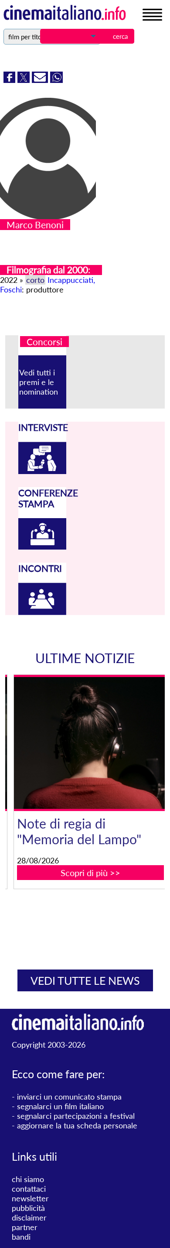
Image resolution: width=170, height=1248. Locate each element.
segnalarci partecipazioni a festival (76, 1116)
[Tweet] (24, 80)
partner (24, 1227)
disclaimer (29, 1217)
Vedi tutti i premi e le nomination (38, 382)
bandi (21, 1236)
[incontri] (42, 612)
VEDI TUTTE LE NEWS (85, 980)
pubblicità (28, 1208)
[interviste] (42, 471)
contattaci (29, 1188)
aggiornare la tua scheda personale (77, 1125)
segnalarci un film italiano (60, 1106)
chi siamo (28, 1179)
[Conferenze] (42, 546)
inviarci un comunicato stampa (69, 1096)
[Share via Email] (41, 80)
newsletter (30, 1198)
